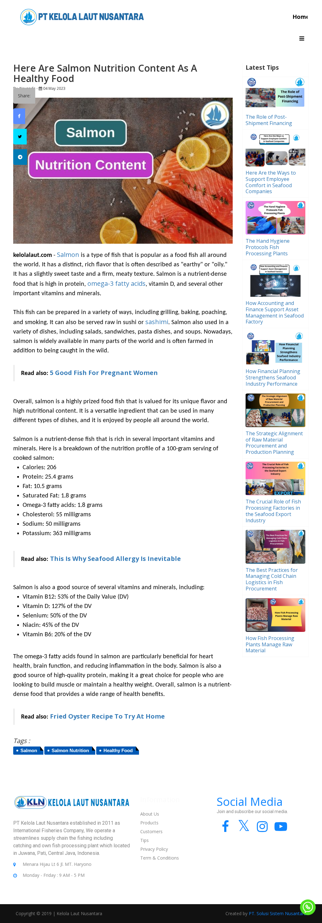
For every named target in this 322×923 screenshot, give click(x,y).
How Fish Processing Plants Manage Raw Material (270, 644)
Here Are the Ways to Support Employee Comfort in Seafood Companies (271, 182)
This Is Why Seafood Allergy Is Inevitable (115, 558)
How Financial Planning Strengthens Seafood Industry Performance (273, 377)
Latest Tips (262, 67)
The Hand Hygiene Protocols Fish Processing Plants (268, 247)
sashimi (156, 322)
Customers (151, 831)
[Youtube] (281, 829)
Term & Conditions (159, 858)
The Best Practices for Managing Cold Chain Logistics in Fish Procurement (272, 579)
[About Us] (72, 807)
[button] (302, 38)
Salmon (68, 254)
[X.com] (244, 829)
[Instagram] (262, 829)
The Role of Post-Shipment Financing (269, 120)
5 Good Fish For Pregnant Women (104, 372)
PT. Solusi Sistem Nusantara (277, 913)
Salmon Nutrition (70, 750)
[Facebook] (225, 829)
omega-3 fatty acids (116, 283)
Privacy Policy (154, 849)
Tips (144, 840)
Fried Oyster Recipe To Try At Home (107, 716)
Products (149, 823)
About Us (149, 814)
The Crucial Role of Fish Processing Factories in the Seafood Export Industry (273, 511)
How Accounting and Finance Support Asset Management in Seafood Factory (275, 312)
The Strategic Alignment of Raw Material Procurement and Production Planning (274, 442)
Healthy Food (118, 750)
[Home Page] (82, 16)
